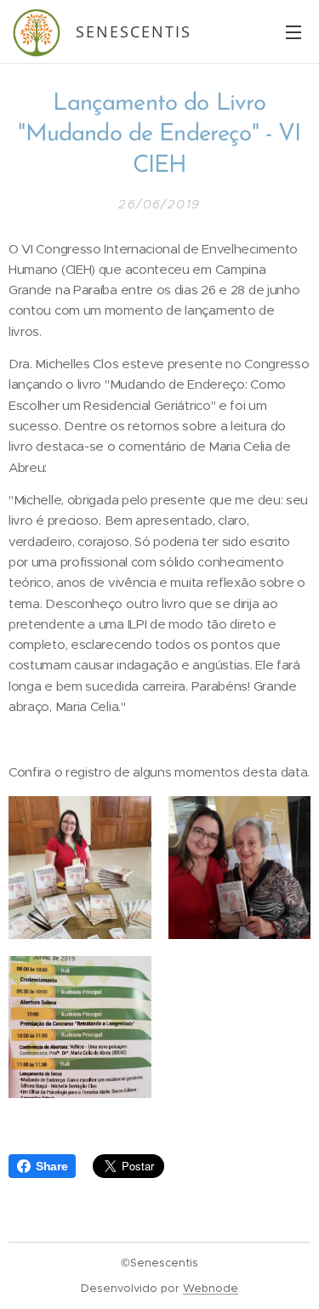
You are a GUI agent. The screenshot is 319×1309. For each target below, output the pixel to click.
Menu (293, 31)
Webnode (210, 1288)
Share (51, 1166)
